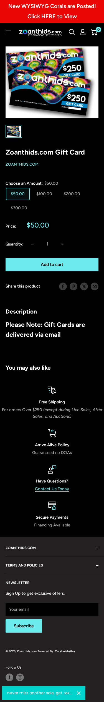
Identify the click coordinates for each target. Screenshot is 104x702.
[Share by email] (94, 286)
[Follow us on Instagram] (20, 677)
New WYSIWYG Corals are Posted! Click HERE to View (52, 11)
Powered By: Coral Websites (56, 651)
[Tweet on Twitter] (84, 286)
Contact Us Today (52, 488)
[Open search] (72, 32)
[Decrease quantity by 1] (33, 244)
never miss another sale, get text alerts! (39, 693)
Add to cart (52, 264)
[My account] (82, 32)
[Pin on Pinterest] (73, 286)
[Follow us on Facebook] (9, 677)
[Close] (79, 693)
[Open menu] (8, 32)
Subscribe (24, 625)
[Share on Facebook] (63, 286)
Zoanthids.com (22, 164)
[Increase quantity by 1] (62, 244)
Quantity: (14, 244)
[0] (93, 32)
